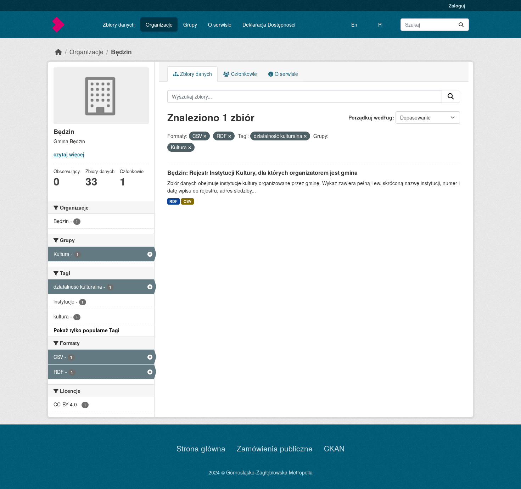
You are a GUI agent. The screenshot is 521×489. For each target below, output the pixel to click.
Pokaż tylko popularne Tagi (86, 330)
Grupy (190, 24)
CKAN (334, 448)
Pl (380, 24)
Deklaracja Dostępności (268, 24)
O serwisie (219, 24)
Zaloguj (457, 5)
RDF (173, 201)
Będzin (121, 51)
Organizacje (159, 24)
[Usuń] (204, 136)
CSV (187, 201)
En (354, 24)
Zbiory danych (119, 24)
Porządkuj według (370, 117)
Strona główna (201, 448)
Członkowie (243, 73)
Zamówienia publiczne (275, 448)
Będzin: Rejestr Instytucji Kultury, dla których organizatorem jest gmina (262, 172)
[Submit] (461, 24)
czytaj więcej (69, 154)
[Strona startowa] (58, 51)
